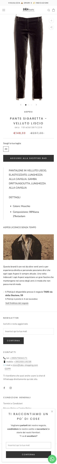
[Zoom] (51, 20)
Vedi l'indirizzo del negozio (16, 303)
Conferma (28, 454)
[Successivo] (36, 104)
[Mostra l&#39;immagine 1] (25, 104)
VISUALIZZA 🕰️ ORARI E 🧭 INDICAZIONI (28, 3)
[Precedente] (20, 104)
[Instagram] (11, 387)
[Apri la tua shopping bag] (53, 10)
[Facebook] (4, 387)
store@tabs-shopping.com (25, 365)
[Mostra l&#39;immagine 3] (31, 104)
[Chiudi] (52, 411)
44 (6, 149)
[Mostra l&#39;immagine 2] (28, 104)
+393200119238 (22, 361)
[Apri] (3, 10)
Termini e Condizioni (13, 403)
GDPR (8, 368)
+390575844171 (18, 358)
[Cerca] (49, 10)
